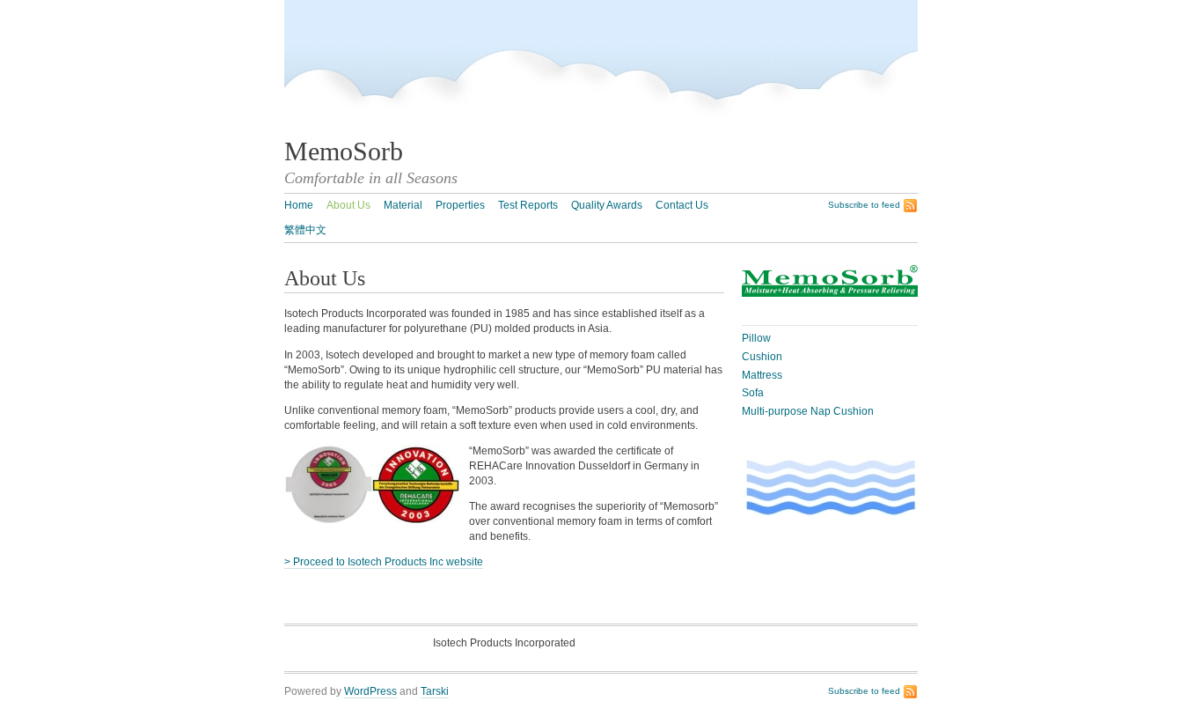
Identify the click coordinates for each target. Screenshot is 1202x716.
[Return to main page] (658, 128)
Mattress (762, 375)
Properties (460, 205)
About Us (348, 205)
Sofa (753, 393)
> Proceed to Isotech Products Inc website (383, 562)
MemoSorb (343, 151)
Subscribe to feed (864, 205)
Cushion (762, 357)
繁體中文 (305, 230)
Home (298, 205)
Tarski (435, 691)
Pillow (756, 338)
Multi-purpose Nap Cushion (808, 411)
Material (403, 205)
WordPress (370, 691)
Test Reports (528, 205)
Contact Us (682, 205)
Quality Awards (606, 205)
